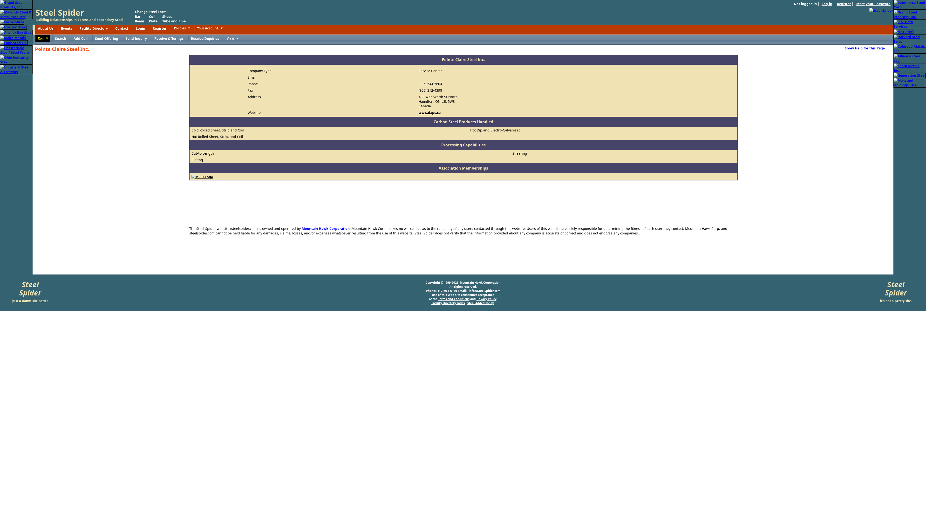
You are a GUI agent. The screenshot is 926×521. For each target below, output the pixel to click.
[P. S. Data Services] (909, 23)
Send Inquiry (136, 38)
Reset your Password (873, 3)
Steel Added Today (480, 303)
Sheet (167, 16)
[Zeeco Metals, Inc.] (909, 67)
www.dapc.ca (430, 112)
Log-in (827, 3)
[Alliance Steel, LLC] (909, 58)
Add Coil (81, 38)
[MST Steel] (903, 31)
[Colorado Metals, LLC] (909, 48)
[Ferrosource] (12, 21)
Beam (139, 21)
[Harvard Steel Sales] (909, 38)
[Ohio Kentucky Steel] (16, 59)
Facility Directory (94, 28)
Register (844, 3)
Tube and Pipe (174, 21)
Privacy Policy (487, 299)
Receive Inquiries (205, 38)
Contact (121, 28)
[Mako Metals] (13, 37)
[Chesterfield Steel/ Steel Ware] (16, 50)
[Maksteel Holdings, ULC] (909, 82)
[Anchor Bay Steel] (16, 32)
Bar (137, 16)
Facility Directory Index (448, 303)
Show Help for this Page (865, 48)
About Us (46, 28)
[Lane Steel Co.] (14, 42)
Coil (152, 16)
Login (140, 28)
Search (60, 38)
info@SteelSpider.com (484, 291)
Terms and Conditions (454, 299)
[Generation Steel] (909, 75)
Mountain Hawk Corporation (326, 228)
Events (66, 28)
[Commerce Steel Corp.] (909, 4)
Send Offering (106, 38)
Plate (153, 21)
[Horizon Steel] (13, 27)
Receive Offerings (169, 38)
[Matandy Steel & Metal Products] (16, 14)
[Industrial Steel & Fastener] (16, 69)
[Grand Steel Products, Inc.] (16, 4)
